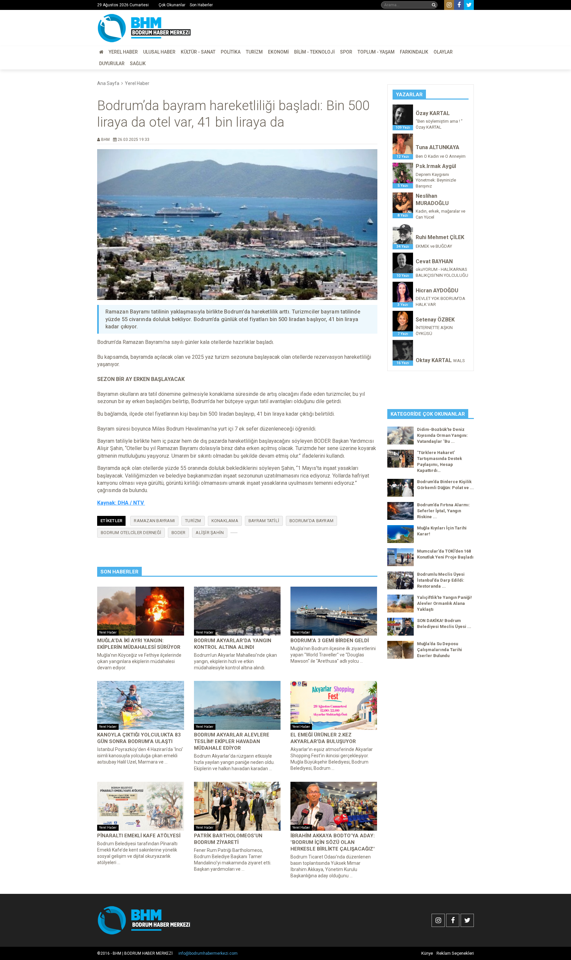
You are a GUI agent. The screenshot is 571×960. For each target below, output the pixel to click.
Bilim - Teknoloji (314, 52)
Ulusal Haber (159, 52)
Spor (346, 52)
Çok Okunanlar (172, 5)
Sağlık (138, 63)
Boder (178, 532)
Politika (231, 52)
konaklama (224, 520)
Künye (427, 953)
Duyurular (112, 63)
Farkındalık (414, 52)
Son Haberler (201, 5)
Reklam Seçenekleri (455, 953)
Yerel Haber (123, 52)
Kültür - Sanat (198, 52)
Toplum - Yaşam (376, 52)
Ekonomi (278, 52)
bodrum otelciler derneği (131, 532)
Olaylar (443, 52)
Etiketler (111, 520)
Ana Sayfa (108, 83)
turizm (193, 520)
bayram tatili (263, 520)
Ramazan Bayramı (154, 520)
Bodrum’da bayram (311, 520)
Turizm (254, 52)
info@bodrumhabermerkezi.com (208, 953)
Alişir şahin (210, 532)
